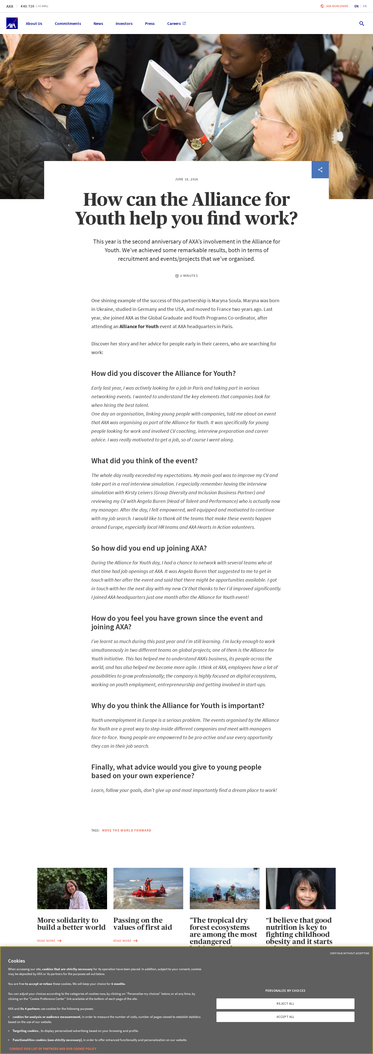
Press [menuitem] (150, 23)
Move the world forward (126, 830)
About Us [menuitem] (34, 23)
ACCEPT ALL (285, 1017)
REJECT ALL (285, 1003)
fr (365, 6)
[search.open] (361, 23)
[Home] (12, 23)
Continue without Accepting (349, 953)
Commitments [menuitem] (68, 23)
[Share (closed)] (320, 169)
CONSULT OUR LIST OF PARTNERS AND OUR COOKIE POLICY (52, 1049)
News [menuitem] (98, 23)
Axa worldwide (337, 6)
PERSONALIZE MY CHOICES (285, 990)
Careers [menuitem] (174, 23)
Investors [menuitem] (124, 23)
